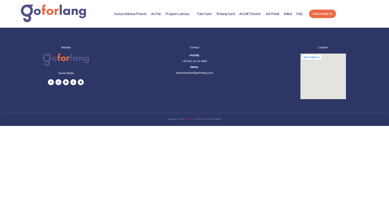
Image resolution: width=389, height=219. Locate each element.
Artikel (288, 14)
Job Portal (272, 14)
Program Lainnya (177, 14)
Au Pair (156, 14)
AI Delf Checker (250, 14)
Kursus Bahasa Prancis (130, 14)
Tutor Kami (204, 14)
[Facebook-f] (51, 82)
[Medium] (81, 82)
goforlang (189, 119)
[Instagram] (58, 82)
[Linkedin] (66, 82)
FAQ (299, 14)
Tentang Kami (225, 14)
